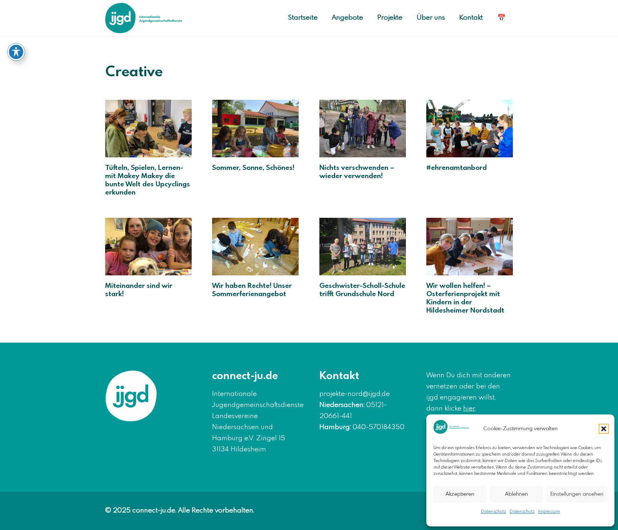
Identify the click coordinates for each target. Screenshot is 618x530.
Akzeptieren (460, 494)
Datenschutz (493, 512)
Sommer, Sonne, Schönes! (253, 168)
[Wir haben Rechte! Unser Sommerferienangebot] (255, 246)
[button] (603, 428)
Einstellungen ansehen (576, 494)
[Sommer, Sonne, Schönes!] (255, 128)
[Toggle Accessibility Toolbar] (16, 51)
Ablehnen (516, 494)
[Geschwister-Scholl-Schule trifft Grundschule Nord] (362, 246)
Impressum (549, 512)
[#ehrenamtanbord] (469, 128)
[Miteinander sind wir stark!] (148, 246)
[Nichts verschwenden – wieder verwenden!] (362, 128)
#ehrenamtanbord (456, 168)
